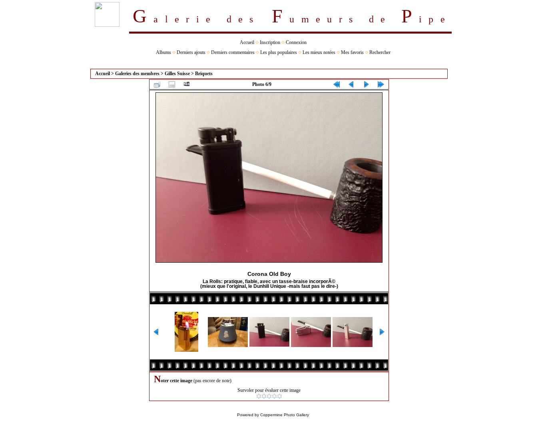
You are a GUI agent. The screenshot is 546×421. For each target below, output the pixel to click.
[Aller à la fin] (381, 84)
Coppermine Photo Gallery (284, 415)
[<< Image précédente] (351, 84)
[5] (279, 396)
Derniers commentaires (233, 52)
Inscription (270, 42)
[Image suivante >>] (366, 84)
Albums (163, 52)
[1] (258, 396)
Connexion (296, 42)
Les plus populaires (278, 52)
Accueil (247, 42)
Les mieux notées (319, 52)
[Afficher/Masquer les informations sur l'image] (172, 84)
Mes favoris (352, 52)
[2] (264, 396)
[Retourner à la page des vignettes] (157, 84)
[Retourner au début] (336, 84)
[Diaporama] (186, 84)
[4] (274, 396)
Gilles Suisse (177, 73)
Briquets (204, 73)
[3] (269, 396)
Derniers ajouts (191, 52)
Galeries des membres (137, 73)
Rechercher (380, 52)
